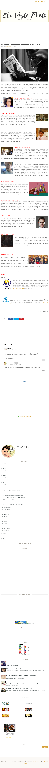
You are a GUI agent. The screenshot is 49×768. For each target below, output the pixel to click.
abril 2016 (5, 523)
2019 (3, 480)
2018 (3, 482)
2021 (3, 475)
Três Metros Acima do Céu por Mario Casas (15, 668)
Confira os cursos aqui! (18, 288)
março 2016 (6, 525)
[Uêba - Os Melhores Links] (5, 717)
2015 (3, 533)
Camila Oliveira (9, 46)
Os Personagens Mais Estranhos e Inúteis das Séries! (13, 495)
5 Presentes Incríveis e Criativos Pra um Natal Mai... (13, 504)
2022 (3, 473)
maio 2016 (5, 521)
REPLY (43, 370)
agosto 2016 (6, 514)
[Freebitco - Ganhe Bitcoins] (24, 416)
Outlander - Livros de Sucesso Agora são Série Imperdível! (19, 688)
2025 (3, 466)
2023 (3, 470)
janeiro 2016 (6, 530)
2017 (3, 484)
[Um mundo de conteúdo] (28, 717)
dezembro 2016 (7, 488)
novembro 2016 (7, 507)
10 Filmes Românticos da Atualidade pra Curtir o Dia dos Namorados (21, 675)
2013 (3, 538)
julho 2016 (5, 516)
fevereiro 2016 (6, 528)
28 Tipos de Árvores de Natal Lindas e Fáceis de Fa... (13, 499)
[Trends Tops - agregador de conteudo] (5, 704)
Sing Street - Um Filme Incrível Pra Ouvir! (11, 492)
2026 (3, 463)
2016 (3, 487)
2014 (3, 536)
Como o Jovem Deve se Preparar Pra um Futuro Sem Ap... (14, 497)
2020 (4, 477)
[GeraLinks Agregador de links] (21, 623)
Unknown (9, 348)
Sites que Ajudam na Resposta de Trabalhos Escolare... (13, 502)
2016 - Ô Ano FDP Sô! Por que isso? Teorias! (11, 490)
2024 (3, 468)
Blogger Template (36, 761)
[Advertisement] (24, 31)
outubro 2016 (6, 509)
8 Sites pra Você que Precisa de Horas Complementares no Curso (20, 662)
